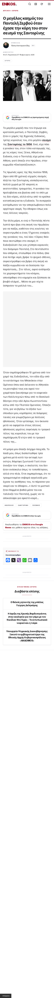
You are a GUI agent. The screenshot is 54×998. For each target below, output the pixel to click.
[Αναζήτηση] (29, 4)
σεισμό (46, 140)
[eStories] (41, 4)
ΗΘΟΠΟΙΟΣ (9, 505)
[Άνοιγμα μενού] (49, 4)
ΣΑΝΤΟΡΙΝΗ (23, 505)
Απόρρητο (6, 996)
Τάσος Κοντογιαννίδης (20, 45)
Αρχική (6, 11)
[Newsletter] (35, 4)
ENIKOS (9, 4)
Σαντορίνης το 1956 (20, 144)
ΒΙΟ (33, 45)
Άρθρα (15, 11)
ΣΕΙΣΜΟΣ (36, 505)
